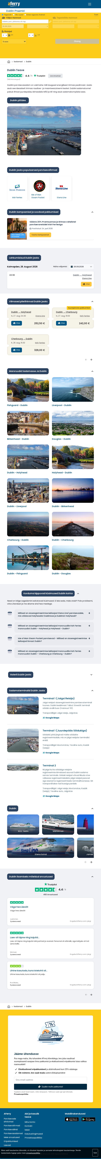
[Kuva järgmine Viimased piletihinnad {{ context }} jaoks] (91, 359)
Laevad (7, 1145)
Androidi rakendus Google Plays (88, 1119)
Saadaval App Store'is (72, 1119)
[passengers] (85, 862)
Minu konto (30, 1122)
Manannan (58, 831)
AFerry (7, 1113)
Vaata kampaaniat (40, 235)
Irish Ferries (85, 316)
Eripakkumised (11, 1141)
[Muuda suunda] (50, 21)
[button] (81, 266)
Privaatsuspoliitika (21, 1094)
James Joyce (93, 854)
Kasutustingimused (34, 1133)
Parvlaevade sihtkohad (10, 1120)
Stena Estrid (41, 854)
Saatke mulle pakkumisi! (52, 1087)
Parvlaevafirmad (12, 1125)
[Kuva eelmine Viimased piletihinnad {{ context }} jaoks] (86, 359)
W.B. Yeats (23, 831)
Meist (27, 1129)
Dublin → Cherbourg (66, 312)
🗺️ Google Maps (51, 717)
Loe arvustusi (55, 76)
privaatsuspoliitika (33, 1153)
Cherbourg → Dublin (21, 338)
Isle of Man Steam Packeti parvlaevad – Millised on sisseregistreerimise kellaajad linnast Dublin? (52, 639)
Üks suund (19, 15)
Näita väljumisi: (60, 266)
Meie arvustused (12, 1137)
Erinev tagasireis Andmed (36, 15)
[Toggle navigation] (89, 4)
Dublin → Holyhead (82, 275)
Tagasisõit (7, 15)
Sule (95, 1153)
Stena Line (87, 278)
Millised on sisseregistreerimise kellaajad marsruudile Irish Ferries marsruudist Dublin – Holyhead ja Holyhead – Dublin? (49, 627)
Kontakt (28, 1126)
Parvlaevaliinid (11, 1129)
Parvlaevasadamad (13, 1133)
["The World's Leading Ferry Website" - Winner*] (14, 4)
